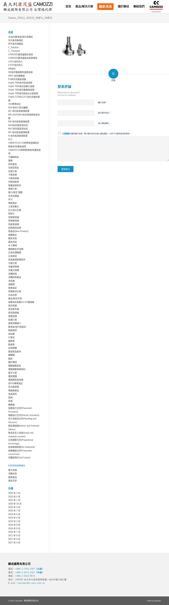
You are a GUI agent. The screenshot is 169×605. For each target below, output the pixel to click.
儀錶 (10, 160)
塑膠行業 (12, 189)
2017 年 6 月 (14, 539)
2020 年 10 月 (14, 503)
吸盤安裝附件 (14, 185)
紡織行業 (12, 319)
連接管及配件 (14, 351)
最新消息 (12, 238)
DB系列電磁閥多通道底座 (20, 72)
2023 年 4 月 (14, 496)
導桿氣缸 (12, 203)
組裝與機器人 (14, 323)
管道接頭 (12, 316)
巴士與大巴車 (14, 210)
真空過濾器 (13, 312)
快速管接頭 (13, 224)
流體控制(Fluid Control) (19, 457)
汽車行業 (12, 263)
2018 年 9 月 (14, 525)
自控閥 (11, 334)
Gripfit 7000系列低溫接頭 (20, 82)
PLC (10, 139)
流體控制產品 (14, 277)
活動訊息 (12, 473)
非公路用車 (13, 387)
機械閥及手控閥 (15, 249)
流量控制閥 (13, 266)
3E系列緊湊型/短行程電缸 (20, 37)
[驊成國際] (27, 6)
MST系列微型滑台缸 (18, 128)
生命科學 (12, 295)
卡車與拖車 (13, 178)
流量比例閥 (13, 270)
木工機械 (12, 245)
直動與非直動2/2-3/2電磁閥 (21, 302)
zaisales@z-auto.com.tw (31, 583)
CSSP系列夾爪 (15, 65)
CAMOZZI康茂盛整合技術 (20, 54)
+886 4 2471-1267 (25, 572)
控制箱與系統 (14, 228)
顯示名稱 (102, 102)
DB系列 (12, 68)
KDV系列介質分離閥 (18, 107)
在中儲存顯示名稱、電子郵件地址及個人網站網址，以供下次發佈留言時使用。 (96, 134)
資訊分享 (12, 480)
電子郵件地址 (104, 113)
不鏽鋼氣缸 (13, 157)
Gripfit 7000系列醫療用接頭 (21, 90)
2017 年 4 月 (14, 542)
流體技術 (12, 273)
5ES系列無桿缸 (15, 40)
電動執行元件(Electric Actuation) (23, 415)
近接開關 (12, 348)
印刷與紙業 (13, 182)
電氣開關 (12, 376)
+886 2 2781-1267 (25, 569)
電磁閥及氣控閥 (15, 379)
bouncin (157, 601)
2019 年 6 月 (14, 514)
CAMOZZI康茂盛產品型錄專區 (22, 58)
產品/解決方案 (15, 298)
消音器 (11, 281)
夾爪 (10, 199)
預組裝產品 (13, 390)
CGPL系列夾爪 (15, 61)
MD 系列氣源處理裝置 (18, 121)
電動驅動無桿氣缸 (16, 369)
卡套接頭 (12, 174)
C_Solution (13, 47)
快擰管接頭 (13, 220)
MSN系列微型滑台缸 (18, 125)
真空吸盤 (12, 305)
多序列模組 (13, 196)
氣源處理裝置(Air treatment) (21, 447)
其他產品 (12, 164)
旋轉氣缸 (12, 235)
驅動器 (11, 404)
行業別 (11, 337)
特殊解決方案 (14, 291)
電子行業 (12, 373)
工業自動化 (13, 206)
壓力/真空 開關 (15, 192)
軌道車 (11, 344)
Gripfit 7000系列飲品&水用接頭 (23, 93)
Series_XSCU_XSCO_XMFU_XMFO (30, 17)
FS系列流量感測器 (17, 79)
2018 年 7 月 (14, 532)
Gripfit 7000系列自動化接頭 (21, 86)
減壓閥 (11, 284)
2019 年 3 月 (14, 521)
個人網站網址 (103, 123)
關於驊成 (12, 362)
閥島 (10, 358)
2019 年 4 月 (14, 517)
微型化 (11, 213)
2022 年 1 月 (14, 500)
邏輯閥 (11, 355)
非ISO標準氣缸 (15, 383)
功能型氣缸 (13, 167)
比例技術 (12, 256)
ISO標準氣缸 (14, 104)
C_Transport (14, 51)
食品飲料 (12, 394)
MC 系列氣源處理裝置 (18, 111)
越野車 (11, 341)
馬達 (10, 401)
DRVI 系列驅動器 (16, 76)
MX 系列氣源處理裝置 (18, 132)
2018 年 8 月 (14, 528)
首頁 (10, 397)
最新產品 (12, 477)
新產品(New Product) (18, 231)
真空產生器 (13, 309)
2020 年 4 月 (14, 507)
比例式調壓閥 (14, 252)
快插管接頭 (13, 217)
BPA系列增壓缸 (15, 44)
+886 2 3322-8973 (25, 576)
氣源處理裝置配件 (16, 259)
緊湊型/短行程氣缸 (17, 327)
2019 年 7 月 (14, 510)
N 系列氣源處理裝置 (18, 136)
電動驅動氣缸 (14, 365)
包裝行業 (12, 171)
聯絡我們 (12, 330)
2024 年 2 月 (14, 493)
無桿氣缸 (12, 288)
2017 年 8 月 (14, 535)
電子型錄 (12, 470)
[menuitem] (68, 6)
